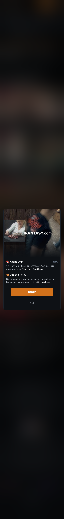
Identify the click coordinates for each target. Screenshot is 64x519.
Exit (32, 303)
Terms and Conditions (32, 269)
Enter (32, 291)
